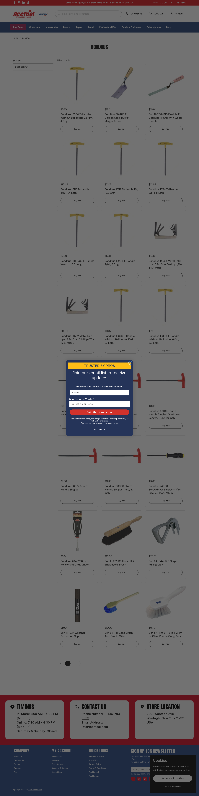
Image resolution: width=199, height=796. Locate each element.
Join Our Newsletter (99, 412)
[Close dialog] (130, 362)
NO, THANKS (99, 429)
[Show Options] (127, 404)
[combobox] (98, 404)
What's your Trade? (81, 399)
